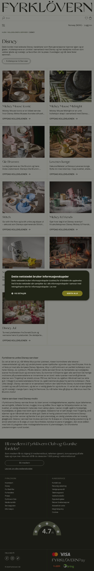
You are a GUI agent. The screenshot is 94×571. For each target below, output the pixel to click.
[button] (18, 293)
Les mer (53, 286)
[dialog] (47, 285)
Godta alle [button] (72, 293)
